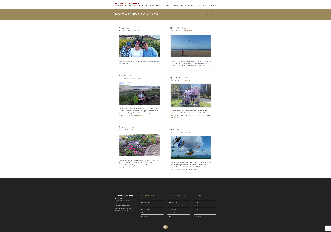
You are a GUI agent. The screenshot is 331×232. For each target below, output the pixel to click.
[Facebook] (165, 227)
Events (134, 31)
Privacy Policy (198, 216)
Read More (201, 66)
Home (196, 199)
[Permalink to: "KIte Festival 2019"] (191, 147)
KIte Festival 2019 (181, 129)
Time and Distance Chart (175, 213)
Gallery (170, 216)
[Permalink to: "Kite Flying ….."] (191, 46)
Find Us (197, 206)
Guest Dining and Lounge (149, 206)
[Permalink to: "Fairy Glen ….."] (139, 93)
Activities (171, 199)
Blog (196, 213)
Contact (197, 209)
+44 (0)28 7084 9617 (122, 198)
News (139, 31)
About (196, 202)
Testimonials (145, 216)
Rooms (144, 199)
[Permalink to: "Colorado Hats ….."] (191, 95)
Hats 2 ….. (125, 28)
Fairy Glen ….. (127, 75)
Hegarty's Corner (127, 3)
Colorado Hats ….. (181, 78)
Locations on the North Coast (177, 206)
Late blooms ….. (128, 127)
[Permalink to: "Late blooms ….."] (139, 145)
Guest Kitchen (146, 209)
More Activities (173, 202)
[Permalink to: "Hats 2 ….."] (139, 46)
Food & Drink (172, 209)
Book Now (145, 213)
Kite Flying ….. (179, 28)
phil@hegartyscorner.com (123, 201)
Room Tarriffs (146, 202)
